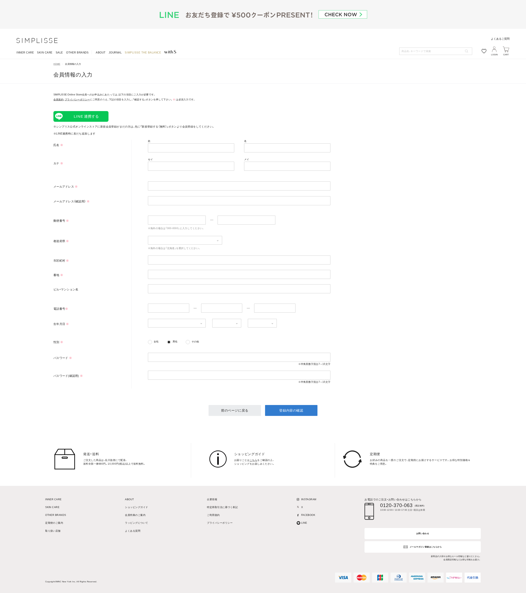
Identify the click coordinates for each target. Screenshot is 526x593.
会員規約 (58, 99)
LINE (304, 523)
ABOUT (101, 52)
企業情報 (212, 499)
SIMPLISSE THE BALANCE (143, 52)
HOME (56, 64)
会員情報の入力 (73, 64)
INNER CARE (25, 52)
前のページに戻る (234, 410)
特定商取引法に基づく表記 (222, 507)
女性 (156, 341)
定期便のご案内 (54, 523)
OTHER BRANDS (77, 52)
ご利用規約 (213, 515)
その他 (195, 341)
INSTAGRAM (308, 499)
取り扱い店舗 (53, 531)
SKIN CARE (45, 52)
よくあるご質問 (500, 38)
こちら (253, 460)
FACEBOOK (308, 515)
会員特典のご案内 (135, 515)
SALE (59, 52)
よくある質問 (132, 531)
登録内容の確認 (291, 410)
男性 (175, 341)
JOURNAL (115, 52)
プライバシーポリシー (77, 99)
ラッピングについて (136, 523)
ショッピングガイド (136, 507)
